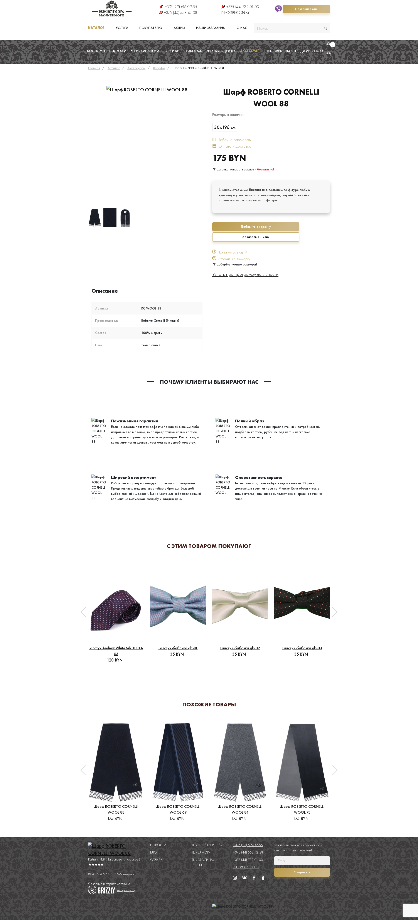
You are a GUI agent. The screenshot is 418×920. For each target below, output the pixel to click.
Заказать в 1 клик (256, 237)
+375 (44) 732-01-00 (242, 6)
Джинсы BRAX (312, 51)
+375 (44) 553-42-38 (180, 12)
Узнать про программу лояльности (245, 274)
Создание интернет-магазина (109, 883)
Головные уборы (281, 51)
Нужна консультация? (233, 252)
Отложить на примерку (234, 259)
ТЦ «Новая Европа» (207, 845)
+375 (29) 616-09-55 (181, 6)
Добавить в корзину (256, 226)
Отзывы (156, 859)
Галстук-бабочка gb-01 (178, 647)
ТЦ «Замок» (201, 852)
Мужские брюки (145, 51)
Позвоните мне (306, 9)
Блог (154, 852)
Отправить (302, 872)
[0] (328, 47)
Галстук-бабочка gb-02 (240, 647)
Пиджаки (117, 51)
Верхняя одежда (221, 51)
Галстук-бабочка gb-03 (302, 647)
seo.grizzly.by (126, 890)
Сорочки (171, 51)
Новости (158, 845)
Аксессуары (251, 51)
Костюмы (96, 51)
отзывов (132, 859)
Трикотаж (193, 51)
